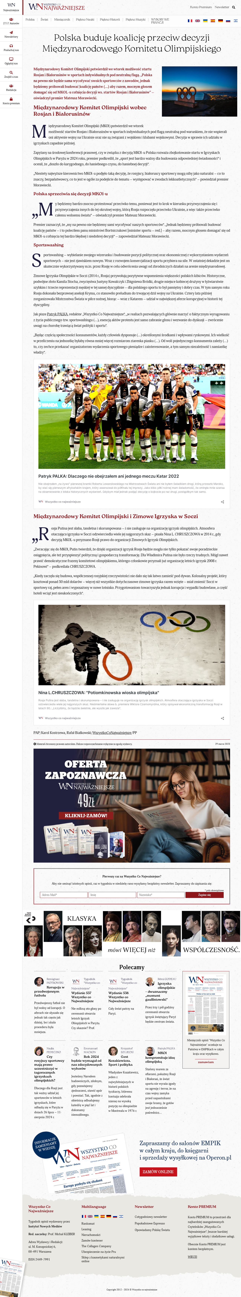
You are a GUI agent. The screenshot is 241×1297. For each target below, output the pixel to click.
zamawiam (206, 1062)
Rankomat (88, 1224)
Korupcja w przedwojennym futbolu (49, 991)
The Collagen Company (96, 1246)
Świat (44, 19)
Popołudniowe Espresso (150, 1223)
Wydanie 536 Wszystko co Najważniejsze (119, 997)
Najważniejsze (11, 10)
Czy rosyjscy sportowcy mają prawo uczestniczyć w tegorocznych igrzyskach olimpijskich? (49, 1068)
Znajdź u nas (11, 76)
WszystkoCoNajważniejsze (112, 733)
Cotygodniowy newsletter (151, 1217)
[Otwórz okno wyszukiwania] (233, 7)
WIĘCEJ (192, 1257)
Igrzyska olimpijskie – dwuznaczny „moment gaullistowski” (160, 991)
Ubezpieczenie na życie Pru (99, 1252)
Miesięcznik (62, 19)
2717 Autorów (11, 23)
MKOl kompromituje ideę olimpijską (160, 1057)
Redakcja (11, 90)
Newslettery (11, 36)
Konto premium (11, 103)
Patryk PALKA (57, 314)
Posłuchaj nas (11, 50)
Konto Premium (201, 7)
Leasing (86, 1229)
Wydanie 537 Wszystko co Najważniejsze (82, 997)
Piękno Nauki (85, 19)
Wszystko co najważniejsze (144, 1289)
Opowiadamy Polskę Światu (152, 1230)
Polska (30, 19)
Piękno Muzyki (135, 19)
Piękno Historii (110, 19)
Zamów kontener (92, 1240)
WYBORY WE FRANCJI (160, 21)
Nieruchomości (91, 1235)
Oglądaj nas (11, 63)
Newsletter (222, 7)
